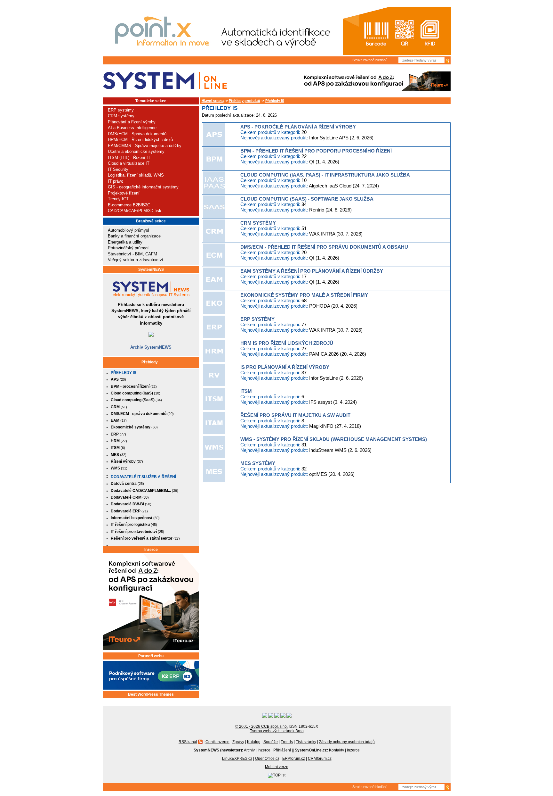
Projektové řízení (124, 193)
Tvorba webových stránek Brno (277, 731)
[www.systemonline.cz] (165, 80)
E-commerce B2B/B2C (129, 205)
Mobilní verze (276, 767)
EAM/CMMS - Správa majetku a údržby (144, 145)
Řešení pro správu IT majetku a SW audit (295, 415)
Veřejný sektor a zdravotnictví (135, 259)
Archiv (249, 750)
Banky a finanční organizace (134, 236)
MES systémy (257, 463)
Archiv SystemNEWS (151, 347)
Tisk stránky (306, 741)
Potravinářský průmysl (128, 247)
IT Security (118, 169)
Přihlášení (282, 750)
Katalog (253, 741)
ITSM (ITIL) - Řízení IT (129, 157)
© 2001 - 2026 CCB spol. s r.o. (261, 726)
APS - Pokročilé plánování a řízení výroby (298, 126)
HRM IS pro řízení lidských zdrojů (286, 343)
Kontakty (336, 750)
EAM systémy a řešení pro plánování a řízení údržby (311, 271)
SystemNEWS (151, 269)
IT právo (115, 181)
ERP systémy (121, 110)
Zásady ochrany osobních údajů (347, 741)
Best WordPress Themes (151, 694)
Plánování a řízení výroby (132, 122)
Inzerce (151, 549)
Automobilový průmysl (128, 230)
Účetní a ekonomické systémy (136, 151)
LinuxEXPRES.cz (237, 758)
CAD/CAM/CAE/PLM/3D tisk (134, 210)
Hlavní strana (213, 101)
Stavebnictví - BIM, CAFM (132, 254)
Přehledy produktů (244, 101)
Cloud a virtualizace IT (128, 163)
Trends (287, 741)
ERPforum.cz (293, 758)
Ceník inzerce (217, 741)
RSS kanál (188, 741)
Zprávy (238, 741)
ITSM (246, 391)
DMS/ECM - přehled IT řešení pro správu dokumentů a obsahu (324, 247)
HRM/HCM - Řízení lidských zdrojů (140, 139)
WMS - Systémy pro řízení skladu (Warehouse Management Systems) (333, 439)
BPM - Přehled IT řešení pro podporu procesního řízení (316, 150)
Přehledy (149, 362)
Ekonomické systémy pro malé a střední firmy (304, 295)
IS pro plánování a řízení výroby (284, 367)
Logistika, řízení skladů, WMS (136, 175)
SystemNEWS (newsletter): (218, 750)
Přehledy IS (123, 372)
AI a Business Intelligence (132, 127)
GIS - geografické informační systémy (143, 187)
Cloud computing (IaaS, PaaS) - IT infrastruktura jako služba (325, 175)
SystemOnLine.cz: (311, 750)
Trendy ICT (118, 198)
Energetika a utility (125, 242)
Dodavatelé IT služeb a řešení (143, 477)
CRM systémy (121, 115)
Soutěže (270, 741)
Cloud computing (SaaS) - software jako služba (306, 199)
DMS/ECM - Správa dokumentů (137, 133)
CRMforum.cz (320, 758)
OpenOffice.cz (267, 758)
